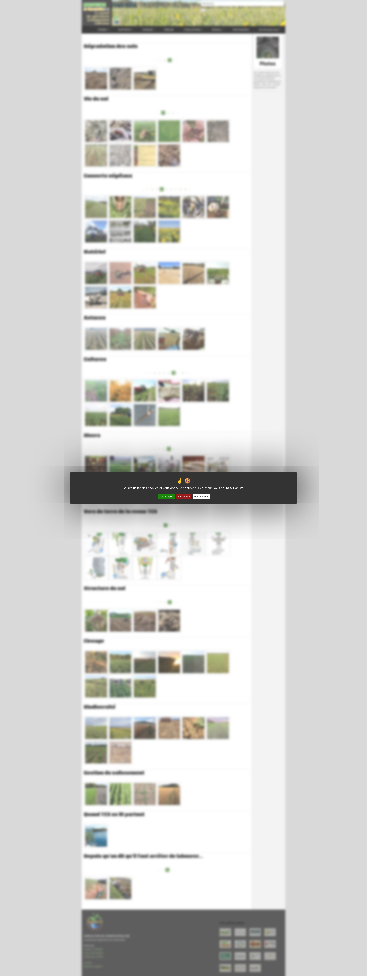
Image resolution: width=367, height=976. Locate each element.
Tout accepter (166, 496)
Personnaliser (201, 496)
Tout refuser (184, 496)
